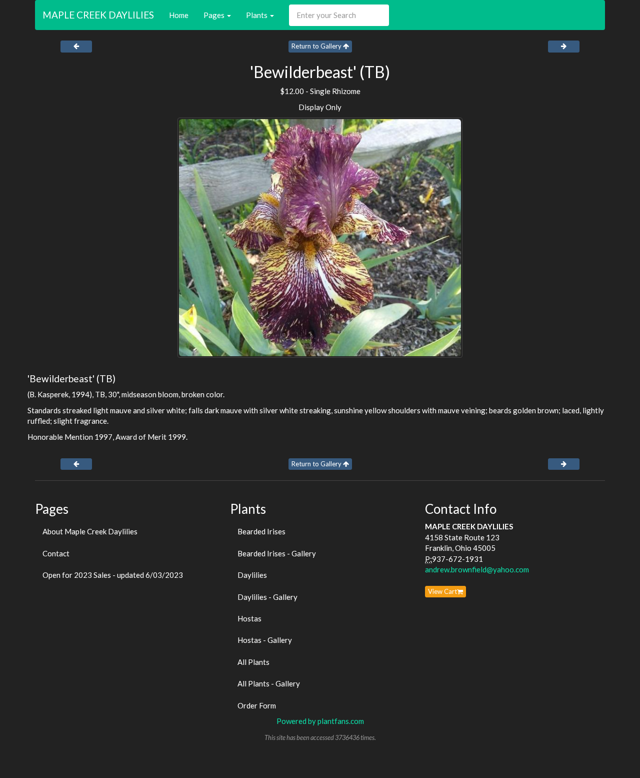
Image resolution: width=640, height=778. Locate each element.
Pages (215, 15)
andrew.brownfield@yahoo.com (477, 569)
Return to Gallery (317, 46)
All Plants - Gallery (269, 683)
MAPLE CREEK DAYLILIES (98, 15)
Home (178, 15)
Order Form (257, 705)
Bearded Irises (262, 531)
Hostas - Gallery (265, 639)
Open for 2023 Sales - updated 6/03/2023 (112, 574)
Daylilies (252, 574)
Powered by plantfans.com (320, 720)
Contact (56, 553)
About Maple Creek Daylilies (90, 531)
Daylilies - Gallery (268, 596)
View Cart (442, 591)
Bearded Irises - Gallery (277, 553)
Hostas (250, 618)
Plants (257, 15)
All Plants (254, 661)
